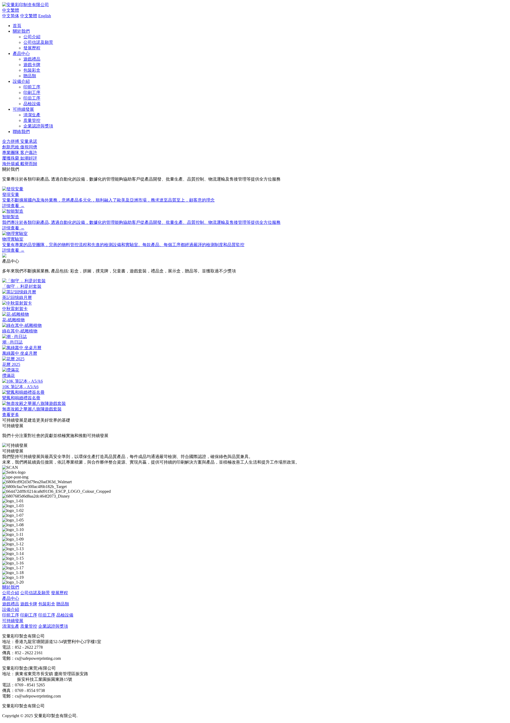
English (44, 16)
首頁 (17, 25)
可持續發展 (23, 109)
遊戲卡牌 (31, 64)
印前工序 (31, 87)
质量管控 (31, 120)
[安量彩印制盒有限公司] (25, 4)
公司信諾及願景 (38, 42)
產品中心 (21, 53)
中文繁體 (28, 16)
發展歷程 (31, 48)
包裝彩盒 (31, 70)
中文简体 (10, 16)
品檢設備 (31, 103)
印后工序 (31, 98)
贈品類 (29, 76)
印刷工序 (31, 92)
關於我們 (21, 31)
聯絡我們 (21, 131)
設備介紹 (21, 81)
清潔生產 (31, 115)
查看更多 (10, 414)
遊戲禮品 (31, 59)
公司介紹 (31, 37)
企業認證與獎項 (38, 126)
